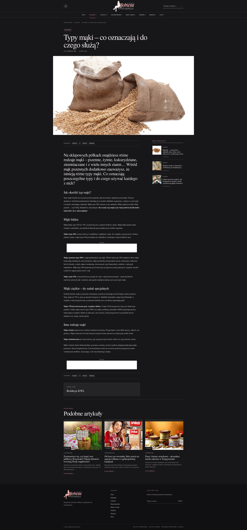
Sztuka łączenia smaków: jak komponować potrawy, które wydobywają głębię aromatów (173, 181)
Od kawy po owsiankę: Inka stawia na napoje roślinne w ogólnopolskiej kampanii (121, 459)
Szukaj (180, 501)
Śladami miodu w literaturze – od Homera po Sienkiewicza (173, 166)
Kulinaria (92, 14)
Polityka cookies (154, 526)
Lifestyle (103, 14)
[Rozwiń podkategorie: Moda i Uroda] (135, 14)
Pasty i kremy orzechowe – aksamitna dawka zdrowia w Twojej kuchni (162, 457)
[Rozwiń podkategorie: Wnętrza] (155, 14)
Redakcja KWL (72, 51)
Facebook (74, 143)
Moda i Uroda (130, 14)
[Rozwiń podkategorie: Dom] (85, 14)
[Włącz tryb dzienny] (65, 6)
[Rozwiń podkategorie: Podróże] (145, 14)
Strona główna (68, 22)
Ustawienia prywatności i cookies (172, 526)
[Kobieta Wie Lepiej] (123, 6)
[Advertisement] (102, 248)
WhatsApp (92, 143)
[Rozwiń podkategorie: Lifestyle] (107, 14)
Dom (83, 14)
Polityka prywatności (140, 526)
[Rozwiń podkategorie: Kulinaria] (96, 14)
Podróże (142, 14)
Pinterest (85, 143)
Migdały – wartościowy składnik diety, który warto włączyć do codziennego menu (173, 152)
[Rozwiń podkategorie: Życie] (164, 14)
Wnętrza (152, 14)
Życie (161, 14)
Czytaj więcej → (69, 473)
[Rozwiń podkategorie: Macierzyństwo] (122, 14)
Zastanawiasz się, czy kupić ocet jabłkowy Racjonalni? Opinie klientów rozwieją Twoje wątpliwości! (81, 459)
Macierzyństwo (116, 14)
